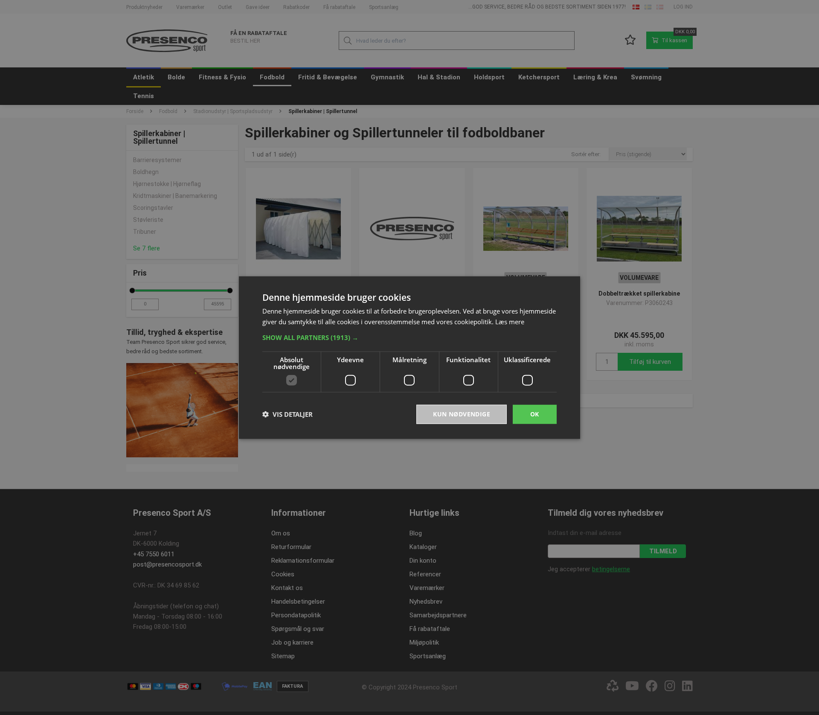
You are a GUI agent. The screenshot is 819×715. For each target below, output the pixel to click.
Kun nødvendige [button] (461, 414)
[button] (409, 337)
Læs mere (509, 321)
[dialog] (409, 357)
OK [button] (534, 414)
